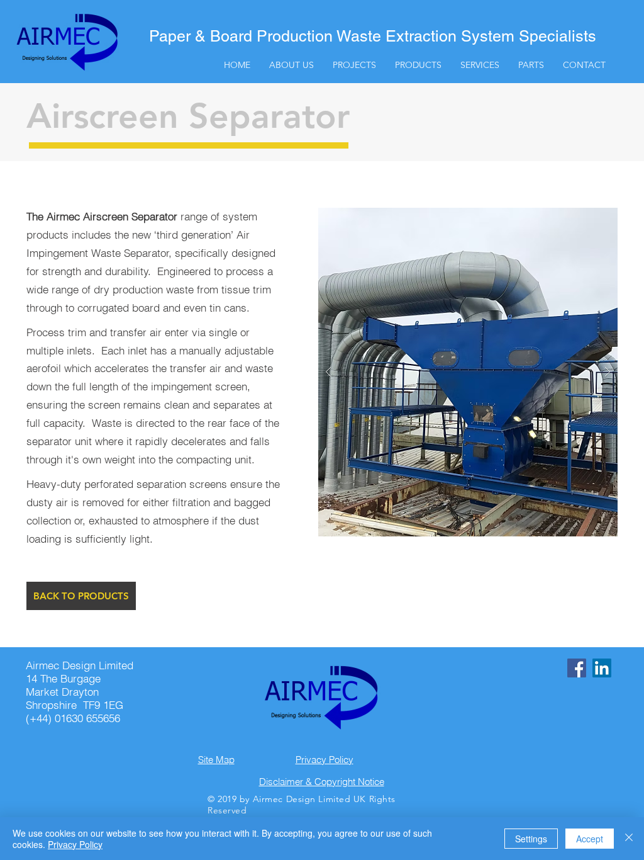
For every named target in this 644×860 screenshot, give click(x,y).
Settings (531, 838)
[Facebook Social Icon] (576, 668)
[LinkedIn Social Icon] (601, 668)
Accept (589, 838)
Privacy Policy (75, 844)
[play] (588, 218)
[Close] (628, 838)
